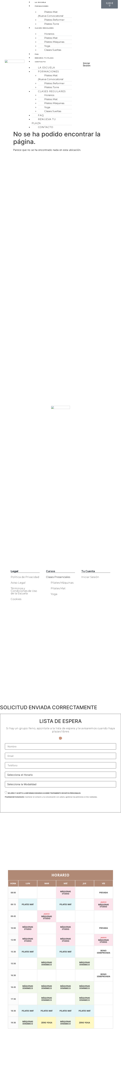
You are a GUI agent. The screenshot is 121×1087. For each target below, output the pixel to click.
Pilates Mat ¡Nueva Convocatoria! (50, 13)
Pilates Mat (58, 588)
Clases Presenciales (58, 577)
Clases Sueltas (52, 49)
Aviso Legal (18, 582)
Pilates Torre (51, 23)
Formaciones (42, 6)
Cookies (16, 599)
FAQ (37, 54)
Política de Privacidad (25, 577)
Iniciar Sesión (90, 577)
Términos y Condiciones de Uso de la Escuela (24, 591)
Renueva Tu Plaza (44, 58)
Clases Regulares (44, 28)
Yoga (54, 594)
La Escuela (40, 2)
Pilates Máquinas (62, 582)
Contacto (40, 62)
